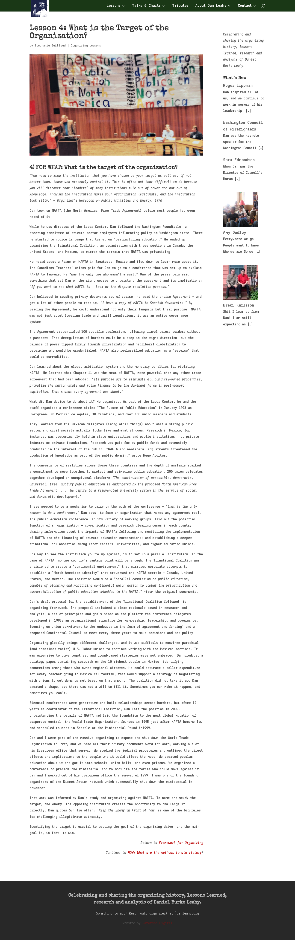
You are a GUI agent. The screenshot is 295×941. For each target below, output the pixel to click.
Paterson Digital (157, 923)
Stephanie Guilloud (50, 45)
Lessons (114, 6)
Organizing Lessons (86, 45)
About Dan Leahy (210, 6)
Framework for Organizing (181, 843)
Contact (245, 6)
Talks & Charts (146, 6)
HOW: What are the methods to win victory (164, 853)
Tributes (180, 6)
